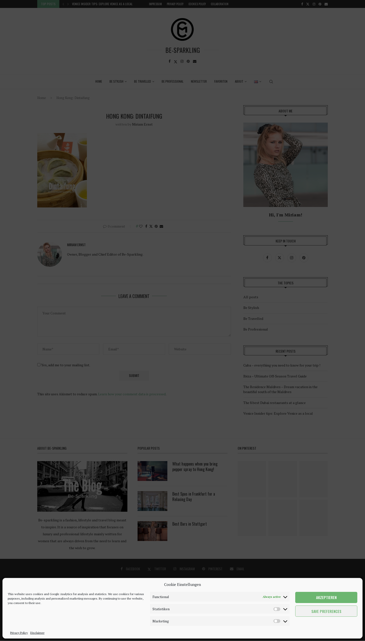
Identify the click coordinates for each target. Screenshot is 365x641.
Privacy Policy (19, 633)
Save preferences (326, 611)
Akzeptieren (326, 597)
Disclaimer (37, 633)
